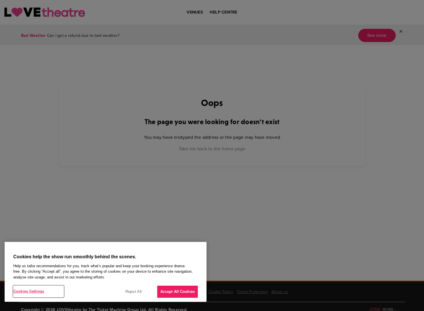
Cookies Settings (28, 291)
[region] (106, 272)
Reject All (133, 291)
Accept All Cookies (177, 291)
